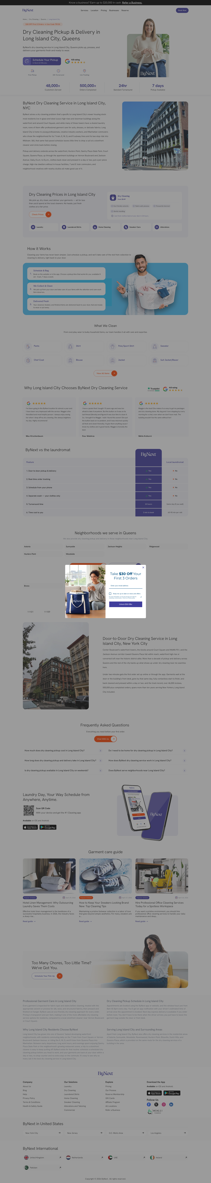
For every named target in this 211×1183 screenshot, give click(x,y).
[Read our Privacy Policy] (141, 597)
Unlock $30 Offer (125, 604)
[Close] (143, 567)
